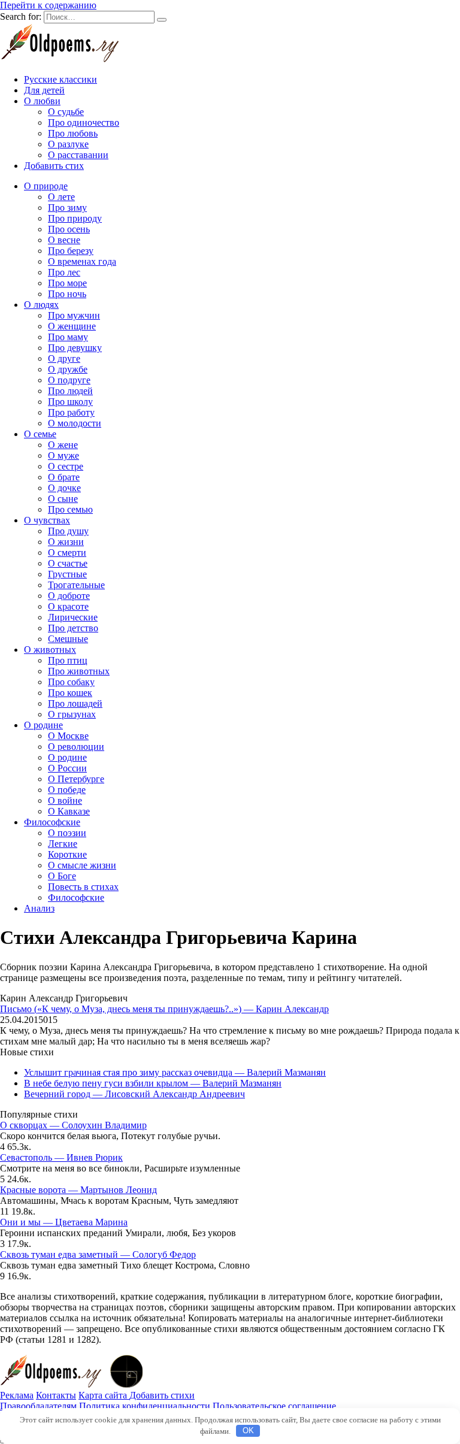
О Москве (68, 736)
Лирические (73, 617)
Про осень (69, 229)
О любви (42, 101)
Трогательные (76, 585)
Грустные (67, 574)
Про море (67, 283)
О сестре (65, 466)
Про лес (64, 272)
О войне (65, 800)
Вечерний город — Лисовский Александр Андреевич (134, 1094)
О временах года (82, 261)
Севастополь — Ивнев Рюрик (61, 1157)
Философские (52, 822)
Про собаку (71, 682)
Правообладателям (38, 1406)
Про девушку (75, 348)
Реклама (17, 1395)
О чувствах (47, 520)
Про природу (75, 218)
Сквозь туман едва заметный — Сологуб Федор (98, 1254)
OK (248, 1430)
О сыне (63, 499)
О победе (67, 790)
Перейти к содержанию (48, 5)
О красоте (68, 606)
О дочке (64, 488)
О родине (43, 725)
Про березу (70, 251)
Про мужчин (74, 315)
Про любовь (73, 133)
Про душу (68, 531)
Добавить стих (54, 166)
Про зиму (67, 207)
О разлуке (68, 144)
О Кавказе (69, 811)
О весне (64, 240)
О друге (64, 358)
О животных (50, 649)
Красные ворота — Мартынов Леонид (78, 1190)
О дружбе (67, 369)
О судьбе (66, 112)
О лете (61, 197)
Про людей (70, 391)
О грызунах (72, 714)
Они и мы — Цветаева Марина (64, 1222)
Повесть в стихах (83, 887)
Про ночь (67, 294)
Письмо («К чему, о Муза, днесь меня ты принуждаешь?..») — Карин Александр (164, 1009)
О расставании (78, 155)
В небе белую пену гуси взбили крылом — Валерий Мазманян (153, 1083)
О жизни (66, 542)
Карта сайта (103, 1395)
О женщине (72, 326)
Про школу (70, 401)
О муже (63, 455)
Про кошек (70, 693)
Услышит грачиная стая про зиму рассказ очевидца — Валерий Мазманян (175, 1072)
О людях (41, 304)
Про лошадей (75, 703)
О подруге (69, 380)
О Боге (62, 876)
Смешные (68, 639)
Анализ (39, 908)
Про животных (79, 671)
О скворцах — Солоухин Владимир (73, 1125)
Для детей (44, 90)
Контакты (56, 1395)
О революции (76, 746)
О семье (40, 434)
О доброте (69, 596)
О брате (64, 477)
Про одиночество (83, 122)
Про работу (71, 412)
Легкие (62, 843)
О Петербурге (76, 779)
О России (67, 768)
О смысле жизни (82, 865)
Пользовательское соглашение (274, 1406)
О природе (46, 186)
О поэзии (67, 833)
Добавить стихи (162, 1395)
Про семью (70, 509)
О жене (63, 445)
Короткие (67, 854)
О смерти (67, 552)
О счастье (67, 563)
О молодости (74, 423)
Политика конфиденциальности (144, 1406)
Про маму (68, 337)
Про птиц (67, 660)
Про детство (73, 628)
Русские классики (60, 79)
